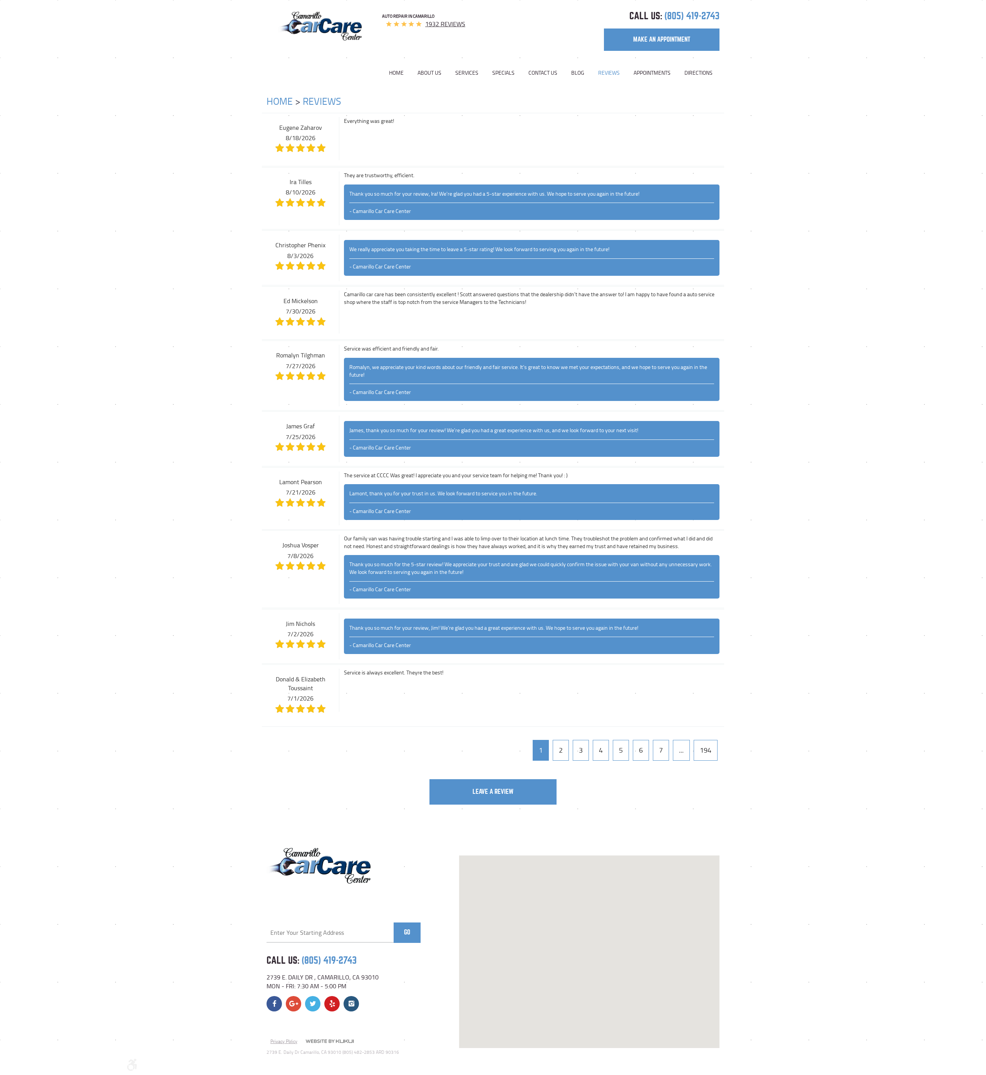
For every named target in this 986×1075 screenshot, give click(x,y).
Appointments (652, 72)
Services (466, 72)
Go (407, 932)
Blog (577, 72)
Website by (329, 1041)
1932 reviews (445, 24)
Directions (698, 72)
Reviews (609, 72)
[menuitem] (400, 73)
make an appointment (661, 39)
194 (705, 750)
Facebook (274, 1003)
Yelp (332, 1003)
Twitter (312, 1003)
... (681, 750)
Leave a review (493, 791)
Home (396, 72)
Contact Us (542, 72)
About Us (429, 72)
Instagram (351, 1003)
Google (293, 1003)
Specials (503, 72)
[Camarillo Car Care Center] (320, 26)
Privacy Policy (283, 1041)
